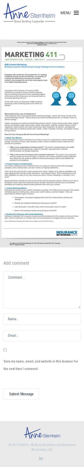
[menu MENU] (76, 13)
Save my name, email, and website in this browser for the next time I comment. (41, 365)
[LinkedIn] (41, 458)
